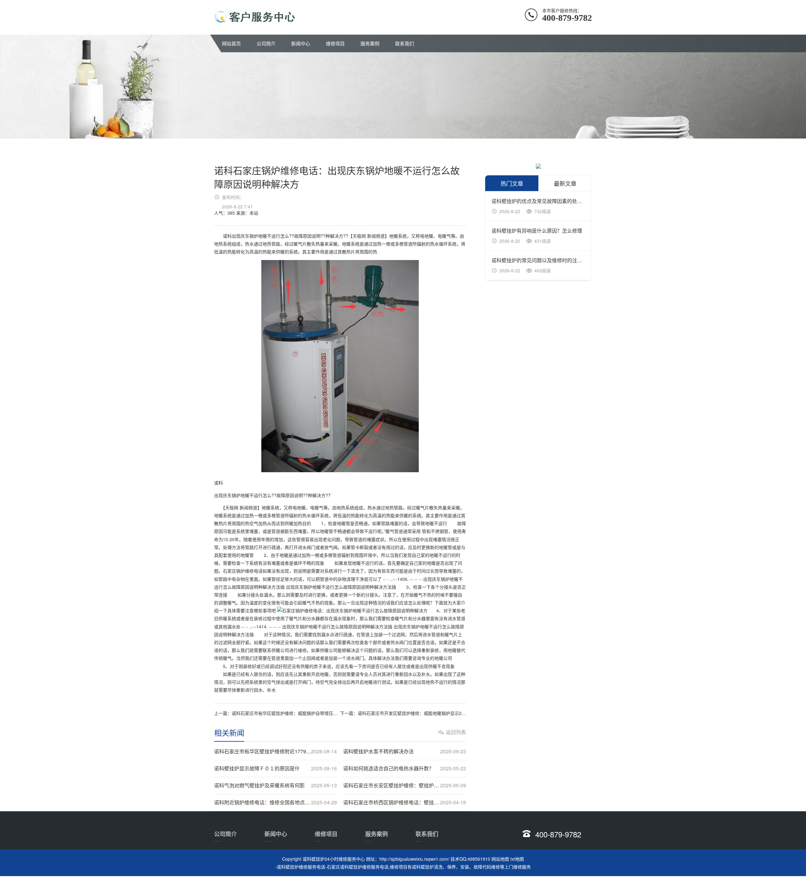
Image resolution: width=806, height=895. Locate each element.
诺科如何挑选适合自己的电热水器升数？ (404, 768)
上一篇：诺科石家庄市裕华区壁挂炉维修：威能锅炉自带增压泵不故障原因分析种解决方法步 (277, 713)
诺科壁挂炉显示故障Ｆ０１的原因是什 (275, 768)
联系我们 (404, 43)
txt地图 (517, 859)
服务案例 (369, 43)
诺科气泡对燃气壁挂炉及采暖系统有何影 (275, 785)
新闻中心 (300, 43)
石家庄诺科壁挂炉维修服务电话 (358, 867)
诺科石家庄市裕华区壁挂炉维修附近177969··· (275, 751)
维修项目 (335, 43)
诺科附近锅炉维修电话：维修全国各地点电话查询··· (275, 802)
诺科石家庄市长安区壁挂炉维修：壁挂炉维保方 (404, 785)
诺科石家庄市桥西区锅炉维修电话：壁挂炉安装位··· (404, 802)
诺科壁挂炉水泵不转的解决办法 (404, 751)
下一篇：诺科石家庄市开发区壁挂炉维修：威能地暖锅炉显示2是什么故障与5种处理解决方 (403, 713)
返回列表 (456, 732)
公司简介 (266, 43)
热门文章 (512, 183)
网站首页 (231, 43)
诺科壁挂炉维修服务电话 (301, 867)
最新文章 (565, 183)
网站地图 (500, 859)
